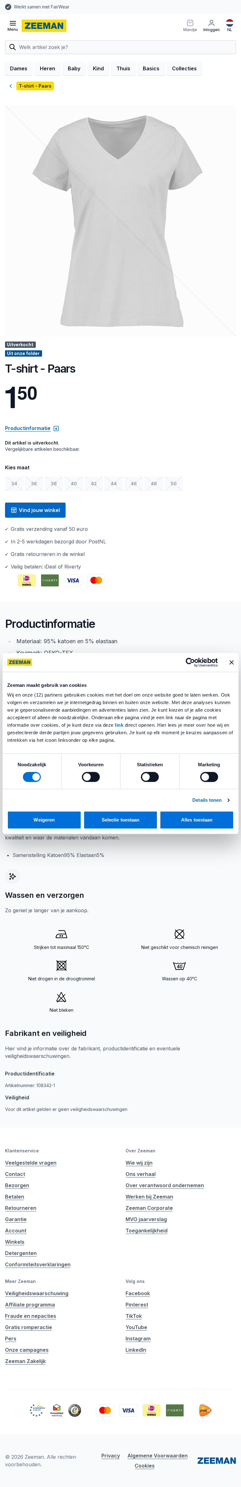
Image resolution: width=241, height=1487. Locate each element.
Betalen (14, 1196)
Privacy (110, 1455)
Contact (15, 1174)
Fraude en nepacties (30, 1316)
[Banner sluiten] (231, 662)
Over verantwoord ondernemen (165, 1185)
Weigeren (44, 819)
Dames (18, 68)
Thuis (123, 68)
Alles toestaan (196, 819)
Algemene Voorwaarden (157, 1455)
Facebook (138, 1293)
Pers (10, 1338)
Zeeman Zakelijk (25, 1361)
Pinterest (137, 1304)
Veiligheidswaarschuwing (36, 1293)
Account (15, 1230)
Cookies (145, 1466)
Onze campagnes (27, 1350)
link (120, 725)
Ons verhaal (141, 1174)
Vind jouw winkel (39, 510)
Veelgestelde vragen (30, 1163)
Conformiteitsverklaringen (38, 1264)
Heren (47, 68)
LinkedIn (136, 1350)
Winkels (14, 1242)
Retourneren (20, 1208)
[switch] (91, 777)
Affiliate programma (30, 1304)
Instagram (138, 1338)
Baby (74, 68)
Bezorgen (17, 1185)
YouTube (136, 1327)
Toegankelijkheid (147, 1230)
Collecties (184, 68)
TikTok (134, 1316)
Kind (98, 68)
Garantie (16, 1219)
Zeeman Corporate (149, 1208)
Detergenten (21, 1253)
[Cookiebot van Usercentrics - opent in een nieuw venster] (190, 662)
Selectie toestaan (121, 819)
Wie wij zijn (139, 1163)
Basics (151, 68)
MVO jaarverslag (146, 1219)
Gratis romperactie (28, 1327)
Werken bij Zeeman (149, 1196)
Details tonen (207, 800)
